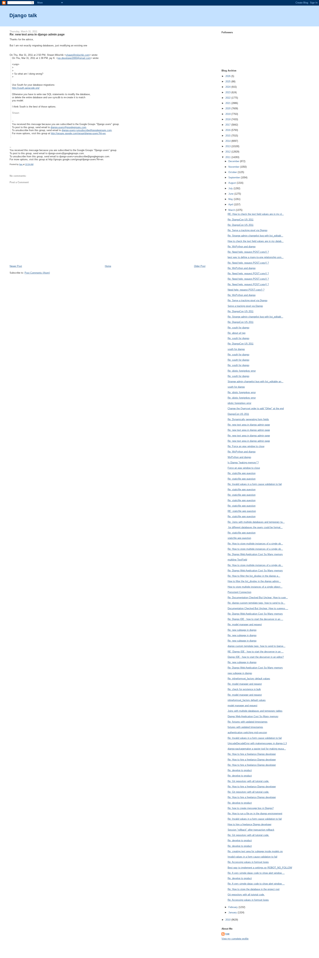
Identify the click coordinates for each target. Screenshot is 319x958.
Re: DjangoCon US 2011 (240, 219)
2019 (228, 114)
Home (108, 266)
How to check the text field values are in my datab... (256, 241)
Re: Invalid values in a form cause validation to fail (255, 484)
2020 (228, 108)
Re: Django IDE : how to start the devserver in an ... (255, 619)
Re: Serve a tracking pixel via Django (247, 230)
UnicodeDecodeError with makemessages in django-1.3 (257, 743)
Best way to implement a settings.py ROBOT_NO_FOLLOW (260, 867)
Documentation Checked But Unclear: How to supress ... (258, 608)
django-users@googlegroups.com (68, 127)
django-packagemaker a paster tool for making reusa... (257, 748)
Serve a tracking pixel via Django (245, 306)
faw (227, 934)
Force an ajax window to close (244, 468)
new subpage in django (240, 673)
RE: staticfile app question (242, 511)
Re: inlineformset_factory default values (249, 678)
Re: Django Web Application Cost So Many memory (255, 554)
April (231, 204)
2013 (228, 146)
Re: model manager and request (245, 624)
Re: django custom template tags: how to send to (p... (256, 602)
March (232, 210)
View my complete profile (235, 938)
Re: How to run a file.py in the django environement (255, 813)
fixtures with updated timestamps (245, 727)
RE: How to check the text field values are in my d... (256, 214)
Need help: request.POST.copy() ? (246, 289)
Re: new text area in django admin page (249, 424)
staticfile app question (239, 538)
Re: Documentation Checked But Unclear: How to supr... (258, 597)
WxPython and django (239, 457)
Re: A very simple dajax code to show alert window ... (256, 873)
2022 (228, 97)
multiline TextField (237, 559)
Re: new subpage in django (242, 630)
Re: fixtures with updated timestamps (247, 721)
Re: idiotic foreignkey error (242, 370)
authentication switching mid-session (247, 732)
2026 (228, 76)
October (233, 172)
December (234, 161)
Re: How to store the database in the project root (253, 889)
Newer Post (16, 266)
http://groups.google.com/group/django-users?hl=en (78, 133)
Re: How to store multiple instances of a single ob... (255, 543)
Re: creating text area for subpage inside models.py (255, 851)
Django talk (23, 15)
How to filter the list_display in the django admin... (254, 581)
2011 (228, 157)
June (231, 193)
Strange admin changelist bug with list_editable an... (255, 381)
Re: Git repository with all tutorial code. (248, 781)
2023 (228, 92)
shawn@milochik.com (77, 55)
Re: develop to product (240, 770)
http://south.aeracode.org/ (26, 88)
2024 (228, 86)
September (234, 177)
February (233, 907)
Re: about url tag (236, 333)
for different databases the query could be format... (255, 527)
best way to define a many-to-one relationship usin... (256, 257)
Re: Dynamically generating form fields (248, 419)
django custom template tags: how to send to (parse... (256, 646)
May (231, 199)
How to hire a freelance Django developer (249, 824)
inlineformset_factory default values (247, 700)
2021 (228, 103)
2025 (228, 81)
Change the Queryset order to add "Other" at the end (256, 408)
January (233, 912)
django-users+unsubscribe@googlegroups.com (87, 130)
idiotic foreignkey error (239, 403)
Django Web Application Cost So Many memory (253, 716)
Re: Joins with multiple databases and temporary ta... (256, 522)
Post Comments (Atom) (37, 272)
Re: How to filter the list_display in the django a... (254, 576)
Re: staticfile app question (241, 473)
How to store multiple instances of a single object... (255, 586)
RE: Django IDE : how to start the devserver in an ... (256, 651)
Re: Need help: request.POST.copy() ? (248, 252)
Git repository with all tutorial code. (246, 894)
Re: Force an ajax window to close (246, 446)
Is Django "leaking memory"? (243, 462)
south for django (236, 349)
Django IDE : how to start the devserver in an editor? (256, 657)
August (232, 182)
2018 (228, 119)
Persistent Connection (239, 592)
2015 (228, 135)
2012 (228, 151)
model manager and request (242, 705)
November (234, 166)
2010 (228, 919)
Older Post (199, 266)
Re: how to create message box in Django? (251, 808)
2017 (228, 124)
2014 (228, 141)
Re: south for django (238, 327)
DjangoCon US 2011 (238, 414)
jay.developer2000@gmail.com (74, 58)
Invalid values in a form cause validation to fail (252, 856)
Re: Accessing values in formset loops (248, 862)
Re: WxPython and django (241, 246)
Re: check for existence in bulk (244, 689)
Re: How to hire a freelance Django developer (252, 754)
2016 (228, 130)
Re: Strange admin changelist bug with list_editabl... (255, 235)
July (231, 188)
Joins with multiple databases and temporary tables (255, 710)
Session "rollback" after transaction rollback (251, 829)
